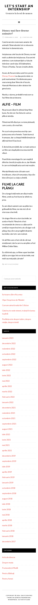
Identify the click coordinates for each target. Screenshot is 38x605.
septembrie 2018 (9, 493)
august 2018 (7, 498)
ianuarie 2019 (7, 482)
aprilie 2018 (7, 520)
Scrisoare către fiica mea (12, 294)
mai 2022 (6, 381)
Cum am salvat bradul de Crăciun (15, 305)
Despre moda (7, 562)
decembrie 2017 (9, 541)
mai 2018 (6, 515)
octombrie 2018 (8, 488)
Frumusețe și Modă (10, 568)
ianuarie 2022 (7, 402)
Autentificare (24, 599)
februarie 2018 (8, 531)
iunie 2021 (6, 440)
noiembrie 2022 (8, 348)
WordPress (12, 599)
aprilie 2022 (7, 386)
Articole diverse (11, 264)
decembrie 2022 (9, 343)
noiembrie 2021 (8, 413)
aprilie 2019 (7, 472)
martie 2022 (7, 391)
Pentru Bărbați (8, 573)
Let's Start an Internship (19, 7)
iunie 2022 (6, 375)
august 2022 (7, 365)
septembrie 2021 (9, 424)
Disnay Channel (8, 76)
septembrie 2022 (9, 359)
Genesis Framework (23, 597)
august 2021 (7, 429)
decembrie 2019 (9, 456)
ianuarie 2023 (7, 338)
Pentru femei (7, 579)
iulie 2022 (6, 370)
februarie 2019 (8, 477)
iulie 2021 (6, 434)
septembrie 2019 (9, 461)
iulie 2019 (6, 466)
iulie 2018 (6, 504)
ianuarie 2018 (7, 536)
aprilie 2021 (7, 450)
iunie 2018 (6, 509)
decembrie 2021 (9, 407)
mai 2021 (6, 445)
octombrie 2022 (8, 354)
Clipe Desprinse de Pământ (13, 300)
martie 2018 (7, 525)
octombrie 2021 (8, 418)
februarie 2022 (8, 397)
